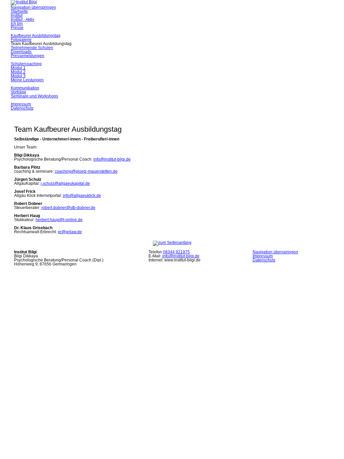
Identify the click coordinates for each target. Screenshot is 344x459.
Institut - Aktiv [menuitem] (22, 19)
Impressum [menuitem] (21, 104)
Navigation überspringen (33, 7)
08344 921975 (176, 252)
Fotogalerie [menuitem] (21, 39)
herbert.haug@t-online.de (59, 219)
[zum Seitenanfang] (172, 242)
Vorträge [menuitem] (18, 92)
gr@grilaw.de (70, 232)
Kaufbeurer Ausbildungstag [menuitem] (35, 35)
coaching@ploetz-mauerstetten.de (86, 171)
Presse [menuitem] (17, 27)
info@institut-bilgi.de (112, 159)
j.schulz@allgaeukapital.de (65, 183)
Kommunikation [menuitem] (25, 88)
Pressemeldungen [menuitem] (27, 55)
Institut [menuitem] (17, 15)
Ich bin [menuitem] (17, 23)
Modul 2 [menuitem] (18, 72)
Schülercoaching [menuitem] (26, 63)
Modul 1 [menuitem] (18, 68)
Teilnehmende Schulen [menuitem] (32, 47)
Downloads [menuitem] (21, 51)
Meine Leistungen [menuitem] (27, 80)
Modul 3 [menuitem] (18, 76)
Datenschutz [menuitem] (22, 108)
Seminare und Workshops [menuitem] (34, 96)
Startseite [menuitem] (19, 11)
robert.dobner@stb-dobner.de (68, 207)
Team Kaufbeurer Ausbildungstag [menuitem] (41, 43)
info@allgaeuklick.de (82, 195)
